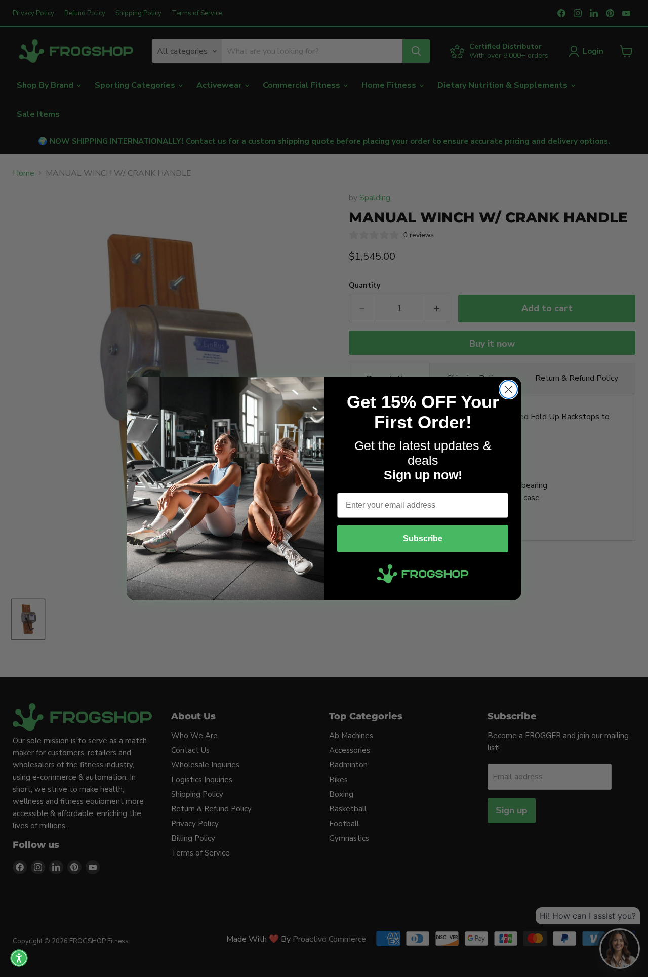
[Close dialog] (508, 389)
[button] (19, 958)
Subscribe (422, 538)
